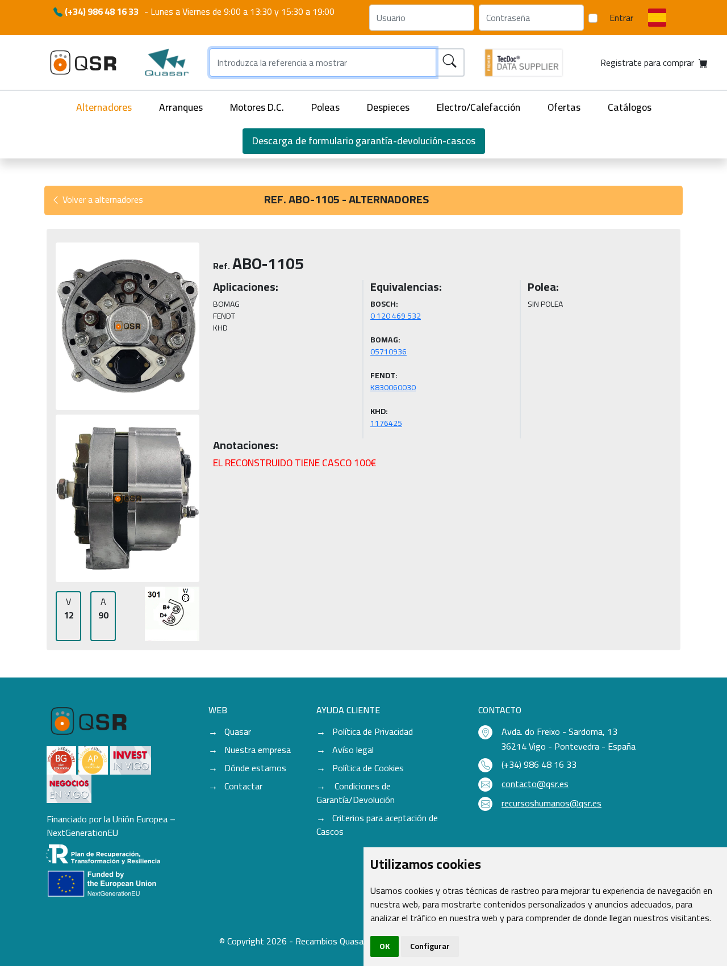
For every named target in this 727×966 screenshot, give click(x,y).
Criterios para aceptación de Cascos (377, 824)
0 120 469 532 (395, 315)
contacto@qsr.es (535, 783)
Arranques (181, 107)
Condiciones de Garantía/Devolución (355, 792)
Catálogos (629, 107)
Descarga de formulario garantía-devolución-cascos (363, 140)
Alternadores (104, 107)
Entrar (621, 17)
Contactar (243, 786)
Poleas (325, 107)
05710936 (388, 351)
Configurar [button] (430, 946)
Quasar (237, 731)
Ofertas (564, 107)
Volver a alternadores (101, 199)
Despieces (388, 107)
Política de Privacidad (372, 731)
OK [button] (384, 946)
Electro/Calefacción (478, 107)
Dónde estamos (255, 768)
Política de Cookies (368, 768)
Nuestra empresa (257, 749)
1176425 (386, 423)
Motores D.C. (257, 107)
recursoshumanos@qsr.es (551, 803)
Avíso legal (353, 749)
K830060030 (393, 387)
